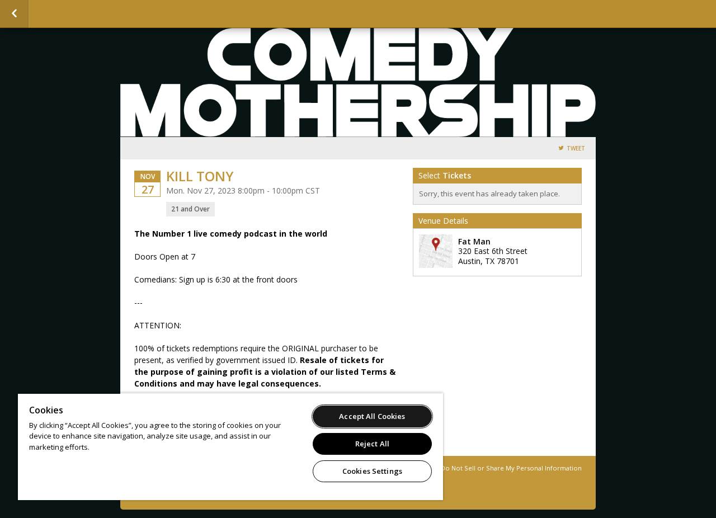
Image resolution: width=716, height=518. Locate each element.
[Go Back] (14, 14)
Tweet (576, 148)
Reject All (372, 444)
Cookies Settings (372, 471)
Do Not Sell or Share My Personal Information (511, 468)
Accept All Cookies (372, 416)
